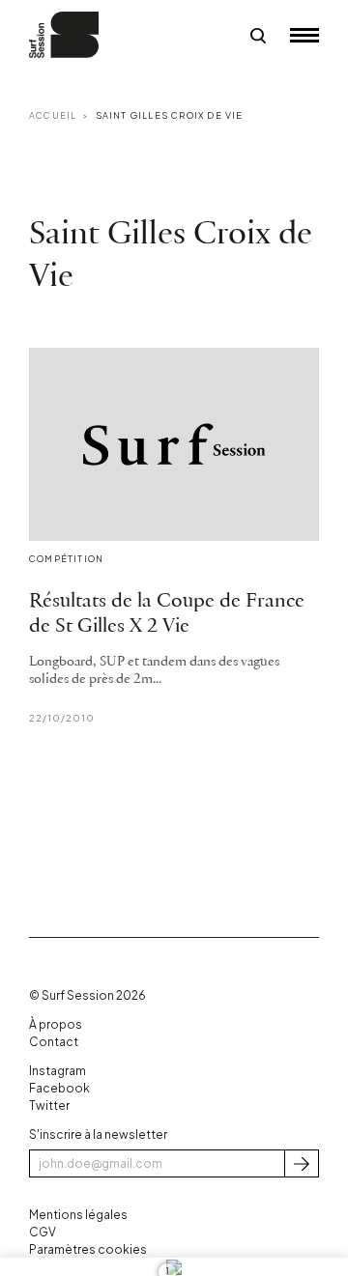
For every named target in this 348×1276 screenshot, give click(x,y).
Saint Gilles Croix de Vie (170, 115)
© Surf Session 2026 (87, 995)
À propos (55, 1024)
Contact (53, 1042)
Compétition (66, 558)
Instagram (57, 1070)
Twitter (49, 1105)
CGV (42, 1232)
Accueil (52, 115)
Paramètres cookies (88, 1249)
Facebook (59, 1088)
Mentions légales (78, 1214)
